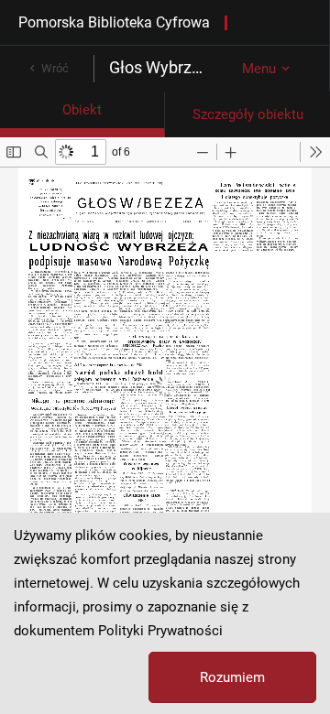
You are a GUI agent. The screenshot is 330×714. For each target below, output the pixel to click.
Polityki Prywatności (160, 630)
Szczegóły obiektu (247, 114)
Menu (259, 68)
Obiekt (82, 110)
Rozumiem (232, 677)
